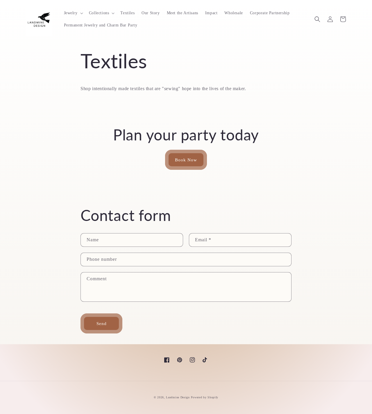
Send (101, 323)
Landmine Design (178, 397)
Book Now (186, 160)
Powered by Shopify (205, 397)
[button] (72, 13)
